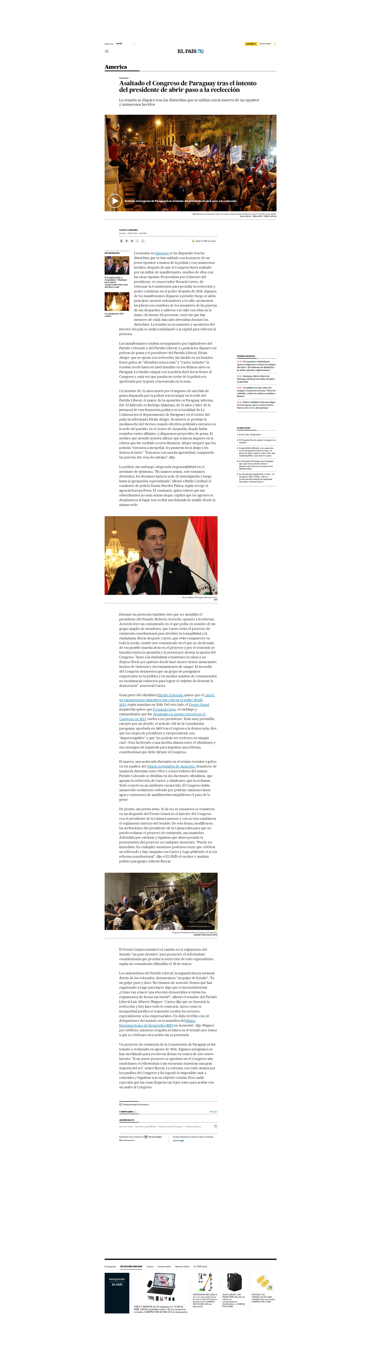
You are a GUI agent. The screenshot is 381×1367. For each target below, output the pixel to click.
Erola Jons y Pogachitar (250, 434)
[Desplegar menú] (107, 51)
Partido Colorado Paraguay (171, 1126)
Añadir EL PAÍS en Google (206, 241)
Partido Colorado (170, 695)
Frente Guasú (199, 704)
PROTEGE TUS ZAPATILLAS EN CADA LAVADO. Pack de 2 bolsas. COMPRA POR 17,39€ (263, 1298)
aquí (182, 1140)
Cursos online (164, 1266)
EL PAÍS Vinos (200, 1266)
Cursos (150, 1266)
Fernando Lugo (164, 709)
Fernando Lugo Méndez (145, 1126)
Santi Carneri (128, 230)
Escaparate (110, 1266)
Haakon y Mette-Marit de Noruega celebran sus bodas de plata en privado (256, 379)
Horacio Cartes (125, 1126)
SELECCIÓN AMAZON (131, 1266)
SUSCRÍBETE (251, 44)
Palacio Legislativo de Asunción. (171, 766)
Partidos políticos (193, 1126)
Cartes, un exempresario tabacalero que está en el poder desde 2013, (167, 700)
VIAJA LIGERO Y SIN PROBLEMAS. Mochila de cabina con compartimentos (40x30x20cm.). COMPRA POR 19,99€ (233, 1300)
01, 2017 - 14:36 (137, 233)
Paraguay (123, 78)
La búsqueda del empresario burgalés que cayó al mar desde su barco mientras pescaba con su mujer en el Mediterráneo (256, 465)
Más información (126, 1140)
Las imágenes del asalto (114, 315)
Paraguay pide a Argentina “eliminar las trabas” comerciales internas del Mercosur (116, 282)
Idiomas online (182, 1266)
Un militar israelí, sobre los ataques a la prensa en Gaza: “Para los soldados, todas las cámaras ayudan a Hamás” (256, 392)
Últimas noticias (246, 356)
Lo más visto (243, 428)
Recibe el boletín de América (136, 1104)
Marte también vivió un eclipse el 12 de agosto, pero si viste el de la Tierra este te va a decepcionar (256, 405)
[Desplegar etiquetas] (216, 1126)
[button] (191, 163)
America (116, 67)
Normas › (214, 1112)
